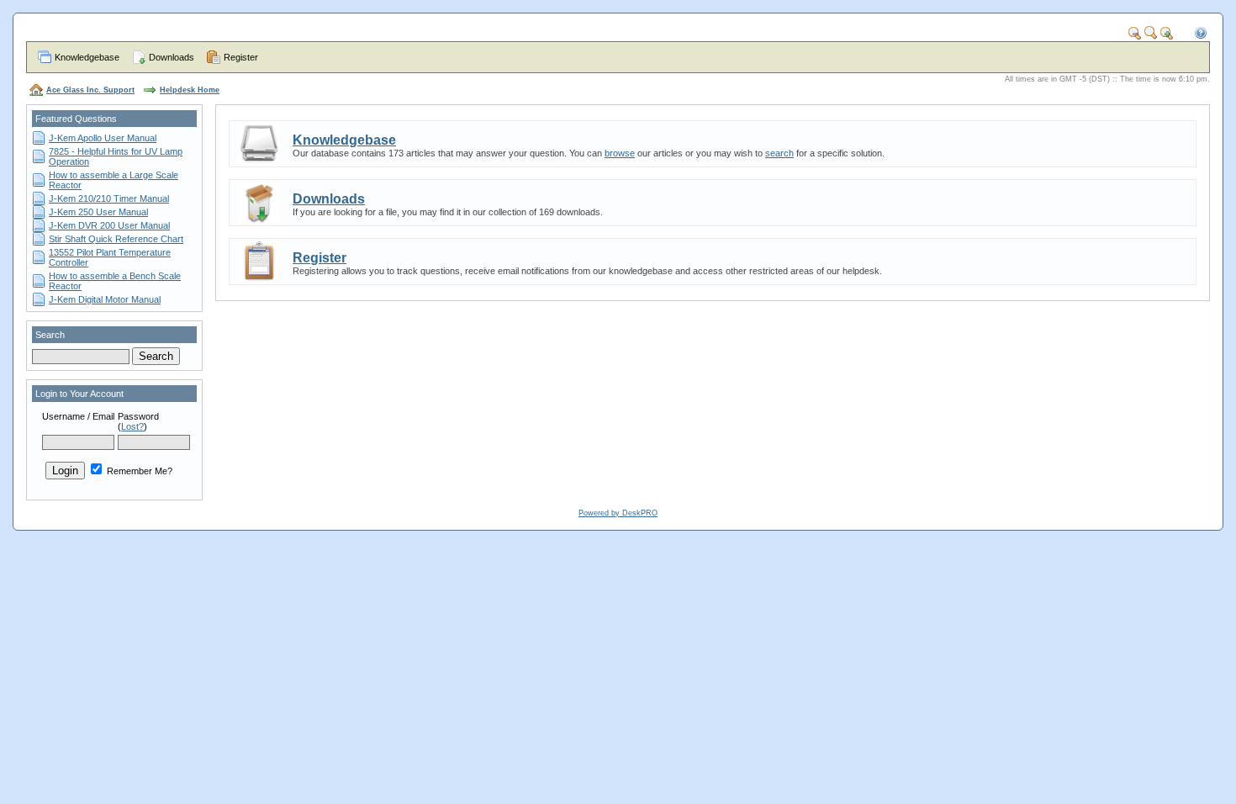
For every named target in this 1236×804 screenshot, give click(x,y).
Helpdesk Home (189, 90)
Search (50, 335)
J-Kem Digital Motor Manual (105, 299)
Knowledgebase (87, 57)
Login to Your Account (79, 394)
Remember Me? (138, 471)
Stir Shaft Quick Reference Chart (116, 239)
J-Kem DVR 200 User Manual (109, 225)
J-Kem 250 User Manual (98, 212)
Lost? (132, 426)
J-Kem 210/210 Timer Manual (109, 198)
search (779, 153)
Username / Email (78, 416)
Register (241, 57)
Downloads (171, 57)
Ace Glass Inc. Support (90, 90)
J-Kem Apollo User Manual (102, 138)
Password (138, 416)
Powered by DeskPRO (618, 513)
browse (620, 153)
